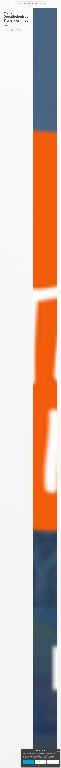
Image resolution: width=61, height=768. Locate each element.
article (6, 25)
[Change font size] (36, 3)
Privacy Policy (40, 765)
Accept (28, 762)
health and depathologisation (13, 30)
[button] (58, 750)
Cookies (34, 765)
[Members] (41, 3)
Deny (40, 762)
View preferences (53, 762)
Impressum (46, 765)
